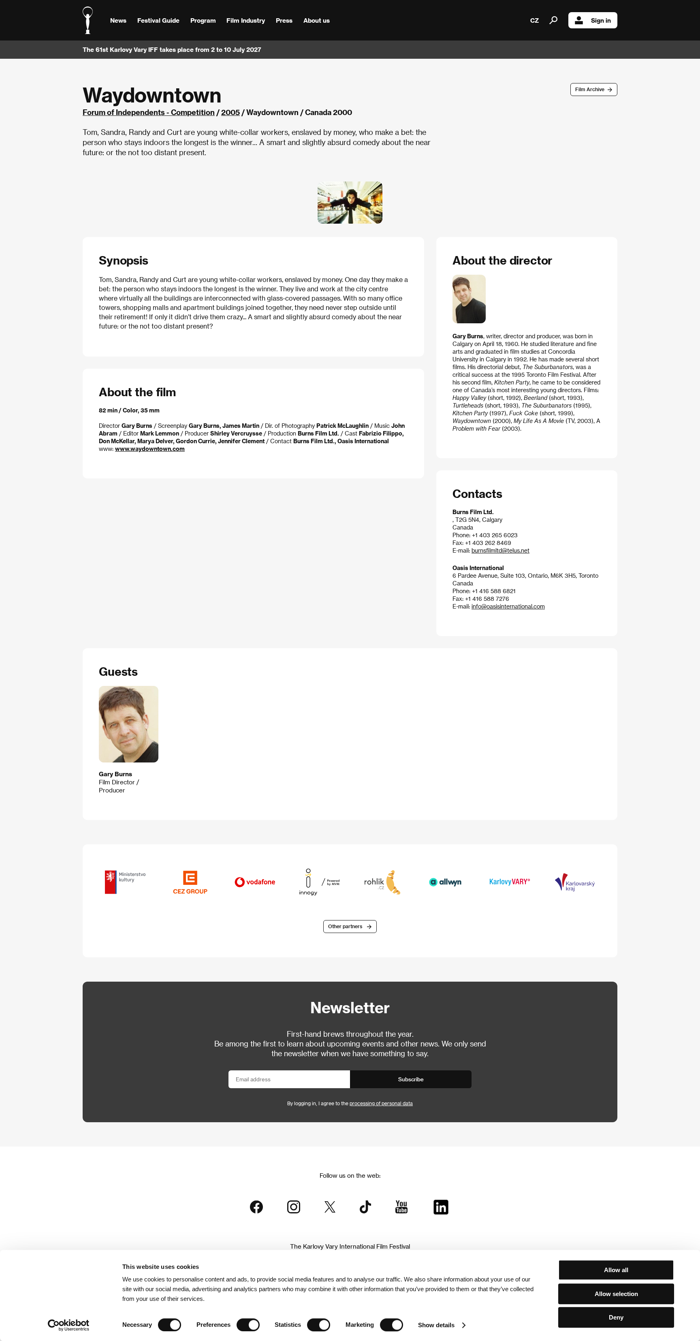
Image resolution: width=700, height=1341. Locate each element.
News (118, 20)
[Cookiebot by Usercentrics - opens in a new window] (68, 1325)
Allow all (616, 1269)
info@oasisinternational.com (508, 606)
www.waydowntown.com (150, 448)
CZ (534, 20)
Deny (616, 1317)
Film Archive (589, 89)
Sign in (601, 20)
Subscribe (411, 1079)
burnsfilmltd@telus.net (500, 550)
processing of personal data (381, 1103)
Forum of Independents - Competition (149, 112)
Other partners (345, 926)
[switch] (248, 1324)
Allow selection (616, 1293)
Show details (436, 1325)
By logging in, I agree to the (350, 1103)
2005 (230, 112)
